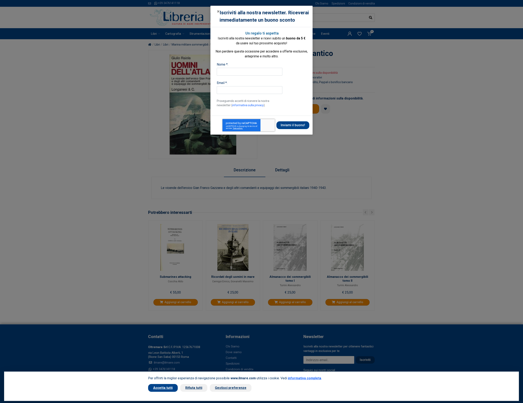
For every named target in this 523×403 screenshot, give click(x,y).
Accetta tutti (163, 388)
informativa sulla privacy (248, 105)
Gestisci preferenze (230, 388)
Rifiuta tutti (193, 388)
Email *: (222, 83)
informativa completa (304, 378)
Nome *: (222, 64)
